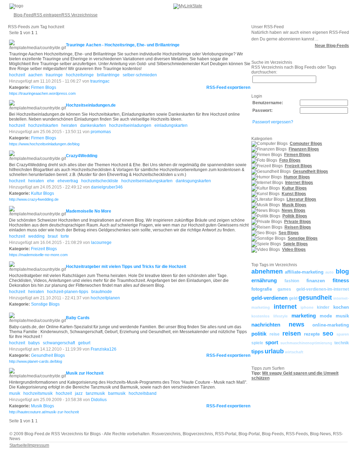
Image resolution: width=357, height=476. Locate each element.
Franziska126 (103, 349)
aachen (35, 74)
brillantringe (108, 74)
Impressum (38, 445)
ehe (50, 180)
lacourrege (101, 242)
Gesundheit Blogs (48, 355)
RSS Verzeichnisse (79, 15)
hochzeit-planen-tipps (67, 291)
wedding (36, 236)
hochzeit (17, 74)
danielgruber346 (107, 187)
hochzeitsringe (80, 74)
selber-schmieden (140, 74)
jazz (79, 393)
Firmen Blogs (43, 87)
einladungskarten (171, 125)
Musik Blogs (42, 406)
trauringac (99, 81)
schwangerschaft (59, 342)
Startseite (18, 445)
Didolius (99, 399)
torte (65, 236)
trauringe (54, 74)
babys (34, 342)
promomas (101, 131)
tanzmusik (95, 393)
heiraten (69, 125)
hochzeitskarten (43, 125)
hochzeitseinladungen (130, 125)
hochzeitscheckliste (99, 180)
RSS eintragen (47, 15)
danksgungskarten (193, 180)
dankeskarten (93, 125)
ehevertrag (68, 180)
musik (14, 393)
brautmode (101, 291)
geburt (84, 342)
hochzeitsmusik (38, 393)
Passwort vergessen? (272, 122)
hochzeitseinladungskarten (147, 180)
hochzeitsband (143, 393)
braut (53, 236)
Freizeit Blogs (44, 248)
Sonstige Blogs (45, 304)
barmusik (117, 393)
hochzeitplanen (105, 297)
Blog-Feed (23, 15)
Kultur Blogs (42, 193)
